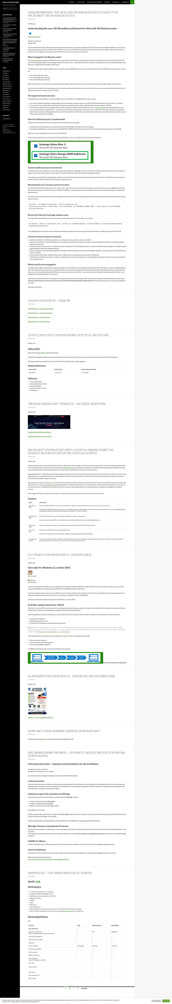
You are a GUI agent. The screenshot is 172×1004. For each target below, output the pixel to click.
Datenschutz (115, 2)
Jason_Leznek (32, 576)
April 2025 (5, 94)
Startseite (71, 2)
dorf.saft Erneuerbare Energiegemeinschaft (64, 731)
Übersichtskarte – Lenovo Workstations (40, 313)
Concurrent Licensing (101, 107)
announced (37, 60)
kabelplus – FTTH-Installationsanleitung (40, 717)
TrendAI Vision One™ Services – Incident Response (67, 404)
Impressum (107, 2)
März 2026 (5, 79)
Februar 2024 (6, 109)
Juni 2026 (5, 75)
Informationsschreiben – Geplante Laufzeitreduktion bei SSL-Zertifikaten (77, 754)
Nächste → (85, 988)
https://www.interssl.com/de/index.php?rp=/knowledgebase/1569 (48, 859)
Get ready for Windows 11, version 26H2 (59, 555)
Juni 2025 (5, 92)
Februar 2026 (6, 81)
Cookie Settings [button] (156, 1001)
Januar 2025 (6, 99)
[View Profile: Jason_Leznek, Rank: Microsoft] (30, 572)
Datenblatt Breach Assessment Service (40, 436)
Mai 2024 (5, 107)
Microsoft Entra (48, 485)
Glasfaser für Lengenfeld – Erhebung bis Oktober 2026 (71, 676)
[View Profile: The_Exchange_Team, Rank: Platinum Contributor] (30, 33)
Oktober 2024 (6, 103)
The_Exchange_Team (34, 37)
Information (5, 118)
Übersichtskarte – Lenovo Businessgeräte (40, 308)
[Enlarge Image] (60, 152)
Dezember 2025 (6, 84)
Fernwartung (125, 2)
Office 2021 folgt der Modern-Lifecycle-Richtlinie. (69, 335)
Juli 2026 (5, 73)
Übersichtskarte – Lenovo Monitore (39, 321)
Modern (43, 353)
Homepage (40, 739)
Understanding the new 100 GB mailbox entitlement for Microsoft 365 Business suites (73, 13)
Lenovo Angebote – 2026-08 (49, 300)
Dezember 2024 (6, 101)
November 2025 (6, 86)
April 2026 (5, 77)
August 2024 (6, 105)
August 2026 (6, 71)
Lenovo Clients (81, 2)
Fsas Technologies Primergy (94, 2)
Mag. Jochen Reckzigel (11, 2)
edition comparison (68, 911)
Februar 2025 (6, 96)
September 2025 (6, 88)
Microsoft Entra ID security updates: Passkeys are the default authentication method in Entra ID (71, 451)
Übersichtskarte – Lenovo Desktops (39, 317)
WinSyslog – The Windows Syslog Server (60, 873)
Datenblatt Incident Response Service (39, 432)
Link (34, 23)
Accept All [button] (166, 1001)
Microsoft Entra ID (69, 467)
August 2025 (6, 90)
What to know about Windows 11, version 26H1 (53, 632)
